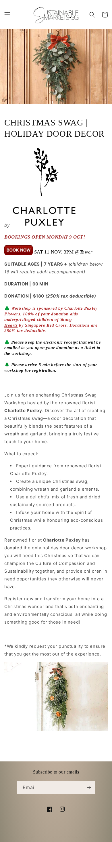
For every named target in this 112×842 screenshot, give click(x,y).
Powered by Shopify (84, 837)
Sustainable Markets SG (46, 837)
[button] (7, 14)
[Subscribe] (88, 787)
